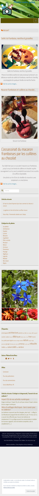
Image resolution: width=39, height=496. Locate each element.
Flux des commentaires (9, 380)
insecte (34, 337)
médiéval (21, 340)
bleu (23, 333)
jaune (8, 340)
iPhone (3, 340)
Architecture (6, 229)
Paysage (5, 251)
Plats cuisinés (6, 240)
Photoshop (11, 344)
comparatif (35, 333)
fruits (27, 337)
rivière (3, 347)
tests (17, 347)
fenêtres (22, 337)
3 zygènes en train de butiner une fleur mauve (15, 210)
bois (26, 333)
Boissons (5, 236)
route (6, 347)
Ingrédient (5, 238)
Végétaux (5, 254)
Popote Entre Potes (11, 433)
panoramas (3, 344)
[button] (8, 314)
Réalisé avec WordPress (10, 444)
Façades (5, 231)
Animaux (5, 247)
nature (25, 340)
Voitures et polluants (33, 435)
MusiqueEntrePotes (13, 435)
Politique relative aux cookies (9, 487)
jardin (5, 340)
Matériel (5, 258)
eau (14, 336)
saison (10, 347)
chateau (30, 333)
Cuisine (5, 233)
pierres (17, 344)
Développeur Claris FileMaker (19, 440)
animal (3, 333)
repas (28, 344)
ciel (32, 333)
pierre (15, 344)
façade (18, 337)
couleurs (8, 337)
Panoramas (6, 249)
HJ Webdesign (30, 444)
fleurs (25, 337)
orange (32, 340)
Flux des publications (8, 376)
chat (27, 333)
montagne (18, 340)
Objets (4, 263)
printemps (21, 344)
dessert (11, 337)
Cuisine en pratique (26, 433)
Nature (4, 245)
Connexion (5, 372)
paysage (8, 344)
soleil (14, 347)
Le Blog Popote (18, 433)
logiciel (11, 340)
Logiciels (5, 256)
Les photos (5, 226)
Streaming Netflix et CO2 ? (8, 437)
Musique (5, 242)
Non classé (5, 261)
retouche (33, 344)
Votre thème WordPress (8, 440)
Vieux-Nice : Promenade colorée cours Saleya (14, 214)
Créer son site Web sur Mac (23, 435)
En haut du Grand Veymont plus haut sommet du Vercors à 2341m (18, 205)
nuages (29, 340)
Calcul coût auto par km (18, 437)
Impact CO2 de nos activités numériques (15, 399)
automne (20, 333)
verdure (21, 347)
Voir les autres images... (10, 84)
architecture (13, 333)
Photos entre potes (24, 2)
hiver (30, 337)
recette (26, 344)
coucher (3, 337)
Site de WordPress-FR (8, 385)
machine (14, 340)
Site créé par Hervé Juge (30, 440)
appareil (6, 333)
